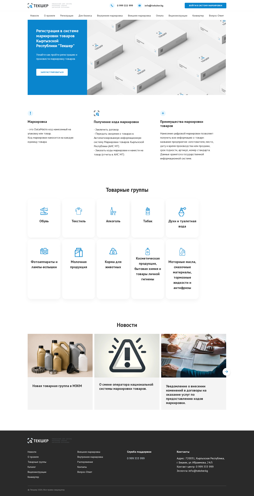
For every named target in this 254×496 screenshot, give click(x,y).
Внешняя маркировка (139, 15)
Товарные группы (37, 461)
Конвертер (198, 15)
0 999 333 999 (125, 5)
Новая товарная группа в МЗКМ (57, 386)
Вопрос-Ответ (216, 15)
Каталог (32, 466)
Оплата (159, 15)
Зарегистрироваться (52, 72)
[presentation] (27, 372)
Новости (34, 15)
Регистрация (66, 15)
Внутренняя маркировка (110, 15)
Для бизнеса (85, 15)
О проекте (49, 15)
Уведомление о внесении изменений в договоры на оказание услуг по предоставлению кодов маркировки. (186, 394)
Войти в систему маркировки (205, 5)
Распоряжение (85, 461)
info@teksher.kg (154, 5)
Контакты (82, 466)
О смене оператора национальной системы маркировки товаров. (126, 386)
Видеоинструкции (178, 15)
